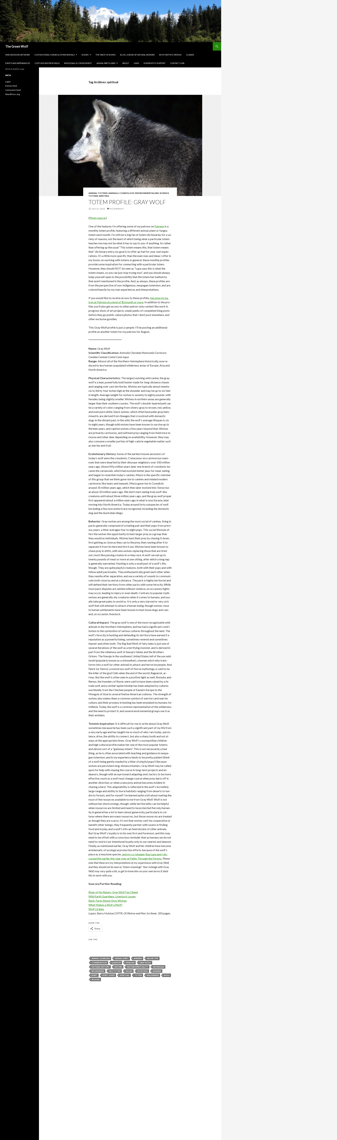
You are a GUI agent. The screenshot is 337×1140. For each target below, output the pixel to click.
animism (138, 958)
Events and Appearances (17, 63)
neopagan (158, 967)
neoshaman (97, 971)
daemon (116, 962)
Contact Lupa (177, 63)
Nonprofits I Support (155, 63)
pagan (128, 971)
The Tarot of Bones (105, 55)
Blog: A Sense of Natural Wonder (137, 55)
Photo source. (97, 218)
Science (164, 193)
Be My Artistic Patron (170, 55)
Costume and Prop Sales (47, 63)
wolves (95, 979)
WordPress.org (12, 94)
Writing (104, 196)
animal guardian (100, 958)
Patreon (159, 226)
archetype (152, 958)
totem (138, 975)
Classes (190, 55)
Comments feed (13, 90)
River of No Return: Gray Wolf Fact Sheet (113, 892)
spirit (94, 975)
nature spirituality (137, 967)
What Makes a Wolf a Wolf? (105, 904)
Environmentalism (147, 193)
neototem (115, 971)
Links (136, 63)
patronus (142, 971)
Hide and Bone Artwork (17, 55)
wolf (167, 975)
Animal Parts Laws (106, 63)
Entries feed (11, 85)
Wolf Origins (96, 909)
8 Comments (117, 208)
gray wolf (145, 962)
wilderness (153, 975)
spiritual (125, 975)
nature (118, 967)
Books (85, 55)
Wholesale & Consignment (78, 63)
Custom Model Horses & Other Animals (54, 55)
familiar (130, 962)
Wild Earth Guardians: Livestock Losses (112, 896)
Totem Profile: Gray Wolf (127, 201)
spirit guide (108, 975)
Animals (113, 193)
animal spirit (122, 958)
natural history (100, 967)
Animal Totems (97, 193)
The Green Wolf (16, 46)
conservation (99, 962)
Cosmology (126, 193)
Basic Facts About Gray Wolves (107, 900)
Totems (93, 196)
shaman (157, 971)
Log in (8, 81)
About (125, 63)
